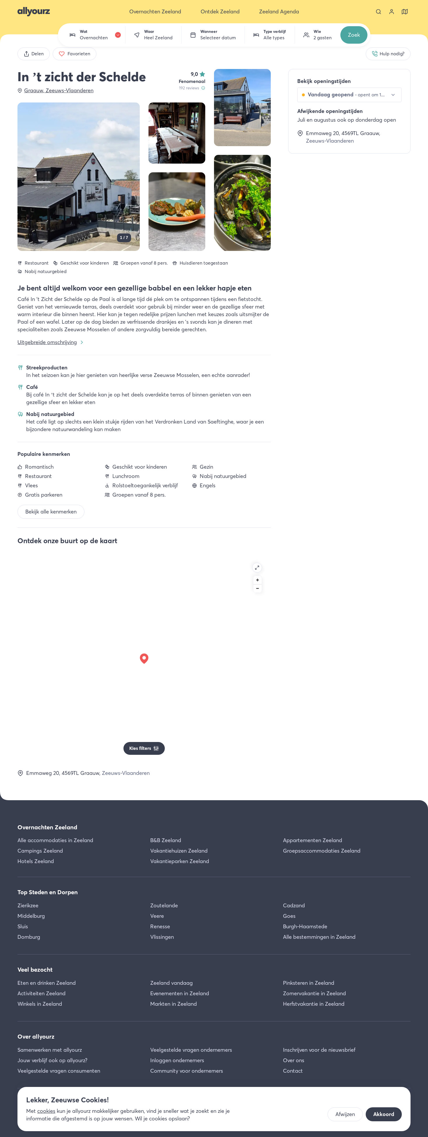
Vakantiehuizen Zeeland (179, 850)
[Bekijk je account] (391, 11)
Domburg (28, 937)
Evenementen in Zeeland (179, 993)
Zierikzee (27, 905)
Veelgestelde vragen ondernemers (191, 1049)
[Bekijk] (242, 107)
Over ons (293, 1060)
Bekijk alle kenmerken (51, 511)
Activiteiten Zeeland (41, 993)
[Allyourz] (33, 11)
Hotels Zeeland (35, 861)
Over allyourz (35, 1036)
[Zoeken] (378, 11)
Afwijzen (345, 1114)
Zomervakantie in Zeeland (314, 993)
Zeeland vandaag (171, 983)
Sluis (22, 926)
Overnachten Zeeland (47, 827)
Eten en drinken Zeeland (46, 983)
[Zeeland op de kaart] (405, 11)
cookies (46, 1111)
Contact (293, 1070)
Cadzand (294, 905)
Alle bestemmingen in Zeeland (319, 937)
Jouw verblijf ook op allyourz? (52, 1060)
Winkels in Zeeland (39, 1003)
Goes (289, 916)
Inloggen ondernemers (177, 1060)
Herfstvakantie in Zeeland (313, 1003)
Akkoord (383, 1114)
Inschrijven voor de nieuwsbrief (319, 1049)
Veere (157, 916)
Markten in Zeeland (173, 1003)
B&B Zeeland (165, 840)
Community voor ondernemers (186, 1070)
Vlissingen (162, 937)
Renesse (160, 926)
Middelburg (31, 916)
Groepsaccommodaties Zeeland (321, 850)
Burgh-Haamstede (305, 926)
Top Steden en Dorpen (47, 892)
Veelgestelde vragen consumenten (58, 1070)
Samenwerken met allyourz (49, 1049)
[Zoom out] (257, 588)
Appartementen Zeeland (312, 840)
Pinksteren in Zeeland (308, 983)
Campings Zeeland (40, 850)
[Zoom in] (257, 580)
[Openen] (257, 568)
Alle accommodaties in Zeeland (55, 840)
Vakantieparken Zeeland (179, 861)
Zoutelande (164, 905)
